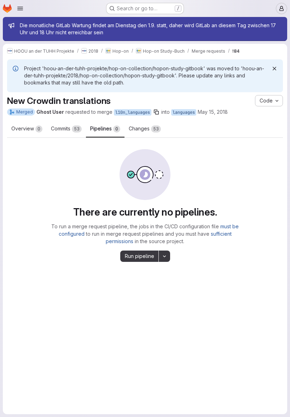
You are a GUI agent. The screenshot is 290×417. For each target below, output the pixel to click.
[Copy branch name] (156, 112)
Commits (65, 128)
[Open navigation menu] (20, 8)
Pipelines (104, 128)
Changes (144, 128)
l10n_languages (132, 112)
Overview (25, 128)
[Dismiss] (274, 68)
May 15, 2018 (213, 112)
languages (184, 112)
